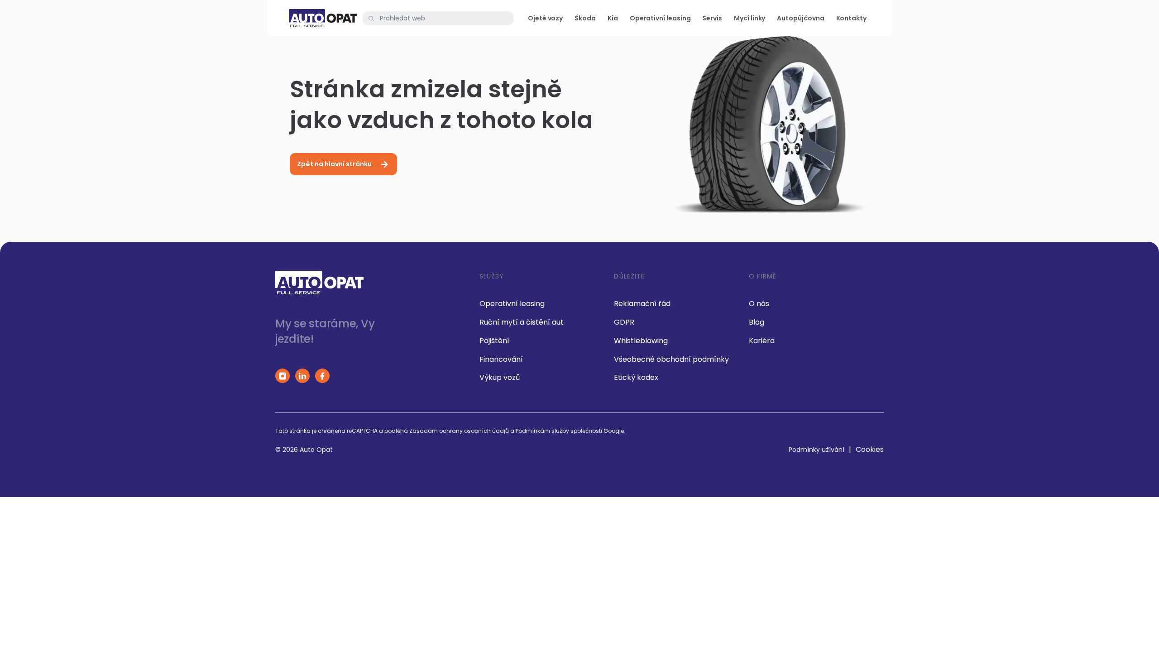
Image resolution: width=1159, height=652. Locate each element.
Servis (712, 18)
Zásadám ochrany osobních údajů (459, 431)
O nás (759, 303)
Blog (756, 322)
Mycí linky (749, 18)
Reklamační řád (642, 303)
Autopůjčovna (800, 18)
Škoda (585, 18)
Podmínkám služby (542, 431)
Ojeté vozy (545, 18)
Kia (613, 18)
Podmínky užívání (816, 449)
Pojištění (494, 341)
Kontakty (851, 18)
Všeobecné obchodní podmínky (671, 359)
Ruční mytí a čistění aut (521, 322)
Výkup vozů (499, 377)
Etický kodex (636, 377)
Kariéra (762, 341)
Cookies (870, 449)
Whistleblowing (641, 341)
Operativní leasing (660, 18)
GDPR (624, 322)
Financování (501, 359)
